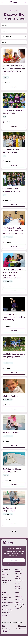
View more (14, 87)
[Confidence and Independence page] (14, 508)
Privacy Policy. (20, 563)
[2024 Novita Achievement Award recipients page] (14, 150)
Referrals (17, 584)
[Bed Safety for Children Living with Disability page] (14, 469)
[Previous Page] (10, 531)
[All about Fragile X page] (14, 394)
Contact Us (5, 574)
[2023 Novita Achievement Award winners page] (14, 111)
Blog (3, 577)
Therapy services (19, 573)
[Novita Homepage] (13, 2)
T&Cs (3, 626)
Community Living (19, 581)
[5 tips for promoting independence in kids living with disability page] (14, 315)
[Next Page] (17, 531)
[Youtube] (6, 631)
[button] (14, 25)
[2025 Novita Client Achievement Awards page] (14, 189)
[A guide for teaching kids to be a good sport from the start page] (14, 356)
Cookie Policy (5, 615)
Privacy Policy (6, 612)
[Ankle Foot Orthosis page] (14, 431)
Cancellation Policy (7, 609)
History (4, 571)
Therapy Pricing (19, 599)
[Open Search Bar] (25, 2)
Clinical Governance (7, 602)
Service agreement (7, 594)
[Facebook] (3, 631)
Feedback (4, 585)
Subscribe (14, 560)
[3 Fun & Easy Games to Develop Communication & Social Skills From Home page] (14, 229)
